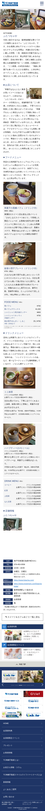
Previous (3, 684)
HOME (6, 723)
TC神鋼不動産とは (10, 760)
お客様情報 (7, 753)
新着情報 (6, 782)
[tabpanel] (22, 676)
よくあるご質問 (9, 789)
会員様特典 (7, 731)
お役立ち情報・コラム (12, 767)
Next (41, 684)
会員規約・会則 (6, 804)
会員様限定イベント (11, 738)
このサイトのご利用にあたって (32, 802)
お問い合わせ (8, 797)
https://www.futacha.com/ (24, 580)
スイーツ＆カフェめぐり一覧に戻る (24, 617)
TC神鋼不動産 (22, 775)
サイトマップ (26, 804)
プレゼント (8, 745)
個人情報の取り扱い (8, 802)
